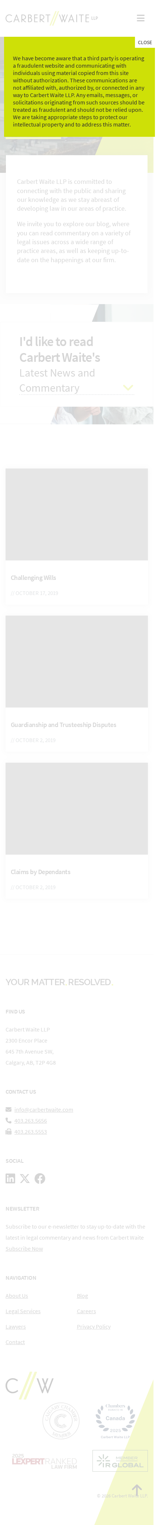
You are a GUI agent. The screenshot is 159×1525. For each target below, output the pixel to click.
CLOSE (145, 42)
